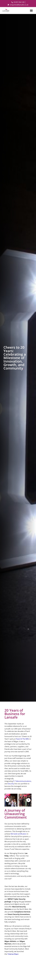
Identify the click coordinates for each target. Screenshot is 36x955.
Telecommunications (23, 781)
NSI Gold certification (18, 834)
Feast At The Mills (22, 739)
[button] (31, 10)
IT (13, 781)
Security (11, 784)
